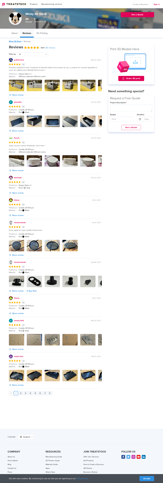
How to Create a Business (93, 464)
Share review (18, 95)
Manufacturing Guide (54, 457)
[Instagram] (133, 457)
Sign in (157, 4)
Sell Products (88, 461)
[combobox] (33, 54)
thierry (16, 200)
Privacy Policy (82, 478)
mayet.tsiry (18, 356)
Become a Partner (90, 472)
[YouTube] (138, 457)
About (14, 33)
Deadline (140, 115)
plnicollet (18, 102)
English (27, 437)
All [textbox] (20, 54)
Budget (113, 115)
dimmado (18, 178)
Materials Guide (52, 464)
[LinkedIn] (144, 457)
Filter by (12, 54)
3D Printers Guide (53, 461)
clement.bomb (20, 222)
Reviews (28, 22)
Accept (146, 478)
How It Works (13, 461)
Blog (9, 464)
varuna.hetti (19, 320)
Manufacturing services (51, 4)
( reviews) (50, 48)
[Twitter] (128, 457)
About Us (11, 457)
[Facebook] (123, 457)
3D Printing (41, 33)
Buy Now (32, 291)
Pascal (16, 138)
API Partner (87, 468)
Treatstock (14, 4)
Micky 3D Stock (15, 41)
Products (34, 4)
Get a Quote (131, 127)
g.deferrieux (19, 60)
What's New (50, 472)
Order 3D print (133, 78)
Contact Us (12, 468)
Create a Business (140, 4)
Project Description (118, 103)
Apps (48, 468)
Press (10, 472)
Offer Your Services (91, 457)
